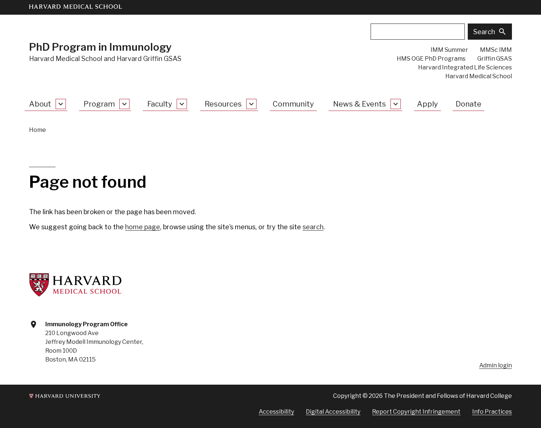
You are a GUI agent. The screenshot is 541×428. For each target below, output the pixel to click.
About (40, 104)
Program (99, 104)
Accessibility (276, 411)
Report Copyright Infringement (416, 411)
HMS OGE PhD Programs (431, 58)
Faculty (159, 104)
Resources (223, 104)
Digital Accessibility (333, 411)
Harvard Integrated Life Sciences (465, 67)
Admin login (495, 365)
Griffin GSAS (494, 58)
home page (142, 227)
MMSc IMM (496, 49)
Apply (427, 104)
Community (293, 104)
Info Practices (492, 411)
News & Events (359, 104)
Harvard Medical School (478, 76)
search (313, 227)
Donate (468, 104)
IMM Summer (449, 49)
